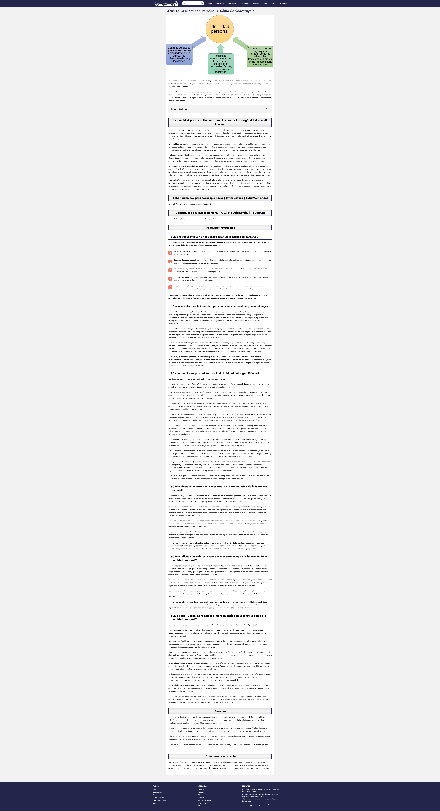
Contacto (155, 803)
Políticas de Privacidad (160, 800)
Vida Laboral (201, 806)
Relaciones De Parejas (204, 800)
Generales (201, 792)
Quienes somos (157, 792)
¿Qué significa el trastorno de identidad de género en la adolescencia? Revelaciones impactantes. (259, 805)
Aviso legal (156, 795)
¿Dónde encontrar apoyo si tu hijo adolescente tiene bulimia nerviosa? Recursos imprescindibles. (260, 795)
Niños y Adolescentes (204, 795)
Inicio (154, 789)
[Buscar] (202, 3)
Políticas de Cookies (159, 798)
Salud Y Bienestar (203, 803)
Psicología (201, 798)
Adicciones (201, 789)
